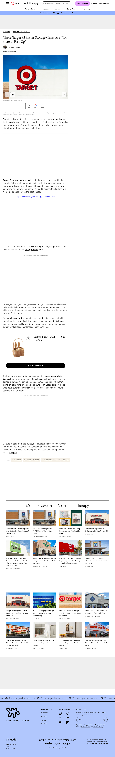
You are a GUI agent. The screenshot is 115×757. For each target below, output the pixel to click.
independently (9, 113)
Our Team (44, 712)
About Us (44, 716)
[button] (64, 94)
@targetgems (31, 249)
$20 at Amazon (35, 365)
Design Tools (71, 9)
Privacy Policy (98, 727)
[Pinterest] (67, 717)
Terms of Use (85, 727)
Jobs (7, 746)
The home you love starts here (47, 698)
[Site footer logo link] (22, 714)
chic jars (13, 452)
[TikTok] (67, 713)
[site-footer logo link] (11, 740)
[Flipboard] (67, 722)
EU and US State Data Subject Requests (97, 743)
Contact (43, 720)
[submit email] (104, 719)
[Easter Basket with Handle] (18, 347)
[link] (18, 531)
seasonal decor (58, 119)
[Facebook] (60, 717)
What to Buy (86, 9)
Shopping (6, 32)
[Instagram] (60, 713)
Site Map (44, 724)
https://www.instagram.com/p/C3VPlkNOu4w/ (35, 196)
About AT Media (11, 744)
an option (19, 318)
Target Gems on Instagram (16, 180)
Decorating (45, 9)
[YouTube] (60, 722)
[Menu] (7, 3)
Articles (57, 9)
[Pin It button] (12, 94)
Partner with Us (11, 749)
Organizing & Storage (21, 32)
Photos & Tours (30, 9)
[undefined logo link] (24, 3)
